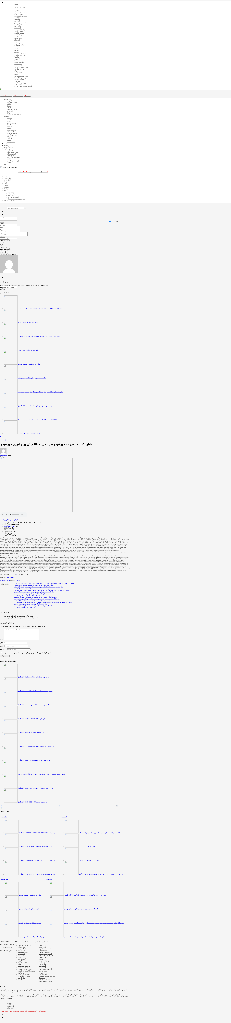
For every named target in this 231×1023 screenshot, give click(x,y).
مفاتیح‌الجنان (21, 978)
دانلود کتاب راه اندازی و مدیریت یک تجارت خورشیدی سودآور (32, 600)
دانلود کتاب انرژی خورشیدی (22, 588)
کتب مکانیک (21, 954)
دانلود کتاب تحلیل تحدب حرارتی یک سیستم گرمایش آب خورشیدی (33, 585)
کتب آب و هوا (43, 950)
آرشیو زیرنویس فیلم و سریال (47, 976)
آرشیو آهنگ (42, 967)
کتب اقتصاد (42, 947)
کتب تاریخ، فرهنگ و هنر (46, 955)
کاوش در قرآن (22, 972)
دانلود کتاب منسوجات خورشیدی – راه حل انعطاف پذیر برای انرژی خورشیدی (36, 599)
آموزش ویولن (27, 95)
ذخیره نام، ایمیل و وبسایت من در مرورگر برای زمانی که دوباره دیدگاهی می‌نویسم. (27, 653)
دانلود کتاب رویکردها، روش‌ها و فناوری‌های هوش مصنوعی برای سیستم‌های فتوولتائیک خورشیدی (43, 602)
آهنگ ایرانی (42, 966)
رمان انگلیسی (4, 879)
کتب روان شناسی (44, 952)
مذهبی (41, 959)
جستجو (9, 1003)
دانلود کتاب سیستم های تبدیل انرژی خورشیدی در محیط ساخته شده (34, 592)
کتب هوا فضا (22, 959)
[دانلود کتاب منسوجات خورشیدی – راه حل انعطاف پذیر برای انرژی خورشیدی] (36, 511)
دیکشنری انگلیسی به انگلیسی (26, 971)
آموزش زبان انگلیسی (45, 969)
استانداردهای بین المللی (25, 969)
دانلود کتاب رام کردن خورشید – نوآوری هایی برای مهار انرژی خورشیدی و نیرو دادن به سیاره (41, 590)
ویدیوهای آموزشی (44, 972)
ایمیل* (2, 646)
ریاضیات (20, 964)
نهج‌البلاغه (21, 979)
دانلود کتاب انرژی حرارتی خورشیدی (24, 607)
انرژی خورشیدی (9, 526)
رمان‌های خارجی (44, 960)
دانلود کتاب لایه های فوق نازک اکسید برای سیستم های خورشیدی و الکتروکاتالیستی (38, 587)
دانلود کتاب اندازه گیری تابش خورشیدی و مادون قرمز (30, 593)
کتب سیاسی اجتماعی (45, 954)
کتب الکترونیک (22, 948)
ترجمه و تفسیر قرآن (24, 974)
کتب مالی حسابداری (45, 948)
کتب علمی (64, 817)
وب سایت (3, 649)
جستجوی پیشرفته (44, 979)
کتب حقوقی (42, 945)
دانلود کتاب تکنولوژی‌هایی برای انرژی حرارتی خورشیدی (30, 604)
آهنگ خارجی (4, 817)
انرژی (5, 439)
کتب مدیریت (21, 950)
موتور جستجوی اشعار (45, 981)
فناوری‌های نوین (22, 962)
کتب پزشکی (21, 947)
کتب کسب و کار (23, 952)
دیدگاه (2, 639)
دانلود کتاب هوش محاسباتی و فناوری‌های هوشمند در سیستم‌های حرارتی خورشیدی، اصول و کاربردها (44, 583)
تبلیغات (9, 1004)
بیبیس (18, 580)
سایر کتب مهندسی (23, 967)
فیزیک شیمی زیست (24, 966)
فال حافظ (42, 978)
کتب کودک (42, 962)
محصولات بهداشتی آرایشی (6, 95)
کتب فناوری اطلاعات (24, 945)
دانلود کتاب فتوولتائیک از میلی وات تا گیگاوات (27, 595)
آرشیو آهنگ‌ (10, 1008)
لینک (17, 574)
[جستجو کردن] (25, 208)
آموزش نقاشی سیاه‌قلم (18, 95)
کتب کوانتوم (21, 957)
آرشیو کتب (10, 1006)
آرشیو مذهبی (43, 974)
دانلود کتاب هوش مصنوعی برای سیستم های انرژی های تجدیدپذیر (33, 605)
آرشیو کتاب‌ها (43, 971)
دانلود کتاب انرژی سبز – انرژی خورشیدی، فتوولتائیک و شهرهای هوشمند (35, 597)
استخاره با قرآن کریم (24, 976)
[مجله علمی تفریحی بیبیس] (0, 89)
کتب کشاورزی (22, 960)
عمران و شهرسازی (24, 955)
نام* (1, 642)
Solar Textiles (10, 577)
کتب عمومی (49, 879)
